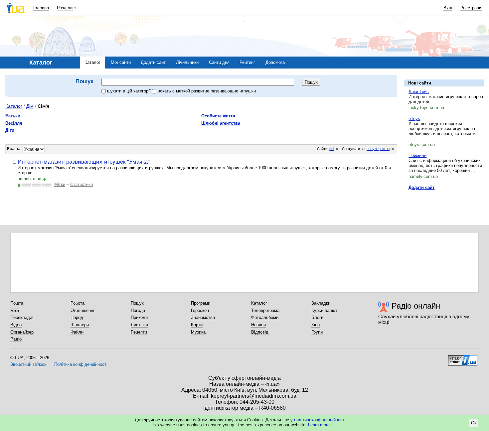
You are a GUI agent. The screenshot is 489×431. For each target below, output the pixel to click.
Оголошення (83, 310)
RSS (14, 310)
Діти (9, 130)
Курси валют (324, 310)
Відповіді (260, 332)
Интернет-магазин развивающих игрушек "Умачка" (84, 161)
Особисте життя (218, 115)
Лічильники (187, 62)
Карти (197, 324)
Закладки (320, 303)
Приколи (139, 317)
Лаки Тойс (418, 91)
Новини (258, 324)
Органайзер (22, 332)
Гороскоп (200, 310)
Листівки (139, 324)
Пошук (137, 303)
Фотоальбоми (264, 317)
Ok (474, 422)
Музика (198, 332)
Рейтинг (247, 62)
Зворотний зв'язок (28, 364)
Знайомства (203, 317)
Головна (41, 7)
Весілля (13, 123)
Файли (77, 332)
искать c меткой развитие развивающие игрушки (207, 90)
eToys (414, 118)
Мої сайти (121, 62)
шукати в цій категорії (129, 90)
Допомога (275, 62)
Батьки (12, 115)
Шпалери (80, 324)
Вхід (447, 7)
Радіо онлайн (416, 305)
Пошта (16, 303)
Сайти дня (219, 62)
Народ (77, 317)
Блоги (317, 317)
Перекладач (22, 317)
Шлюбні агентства (220, 123)
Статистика (81, 184)
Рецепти (139, 332)
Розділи (65, 7)
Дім (30, 106)
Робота (77, 303)
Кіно (315, 324)
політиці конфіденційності (320, 419)
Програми (200, 303)
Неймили (417, 155)
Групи (317, 332)
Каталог (92, 62)
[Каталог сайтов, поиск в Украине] (462, 357)
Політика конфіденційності (80, 364)
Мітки (59, 184)
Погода (138, 310)
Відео (16, 324)
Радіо (16, 339)
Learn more (319, 424)
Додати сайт (153, 62)
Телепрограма (265, 310)
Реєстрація (471, 7)
